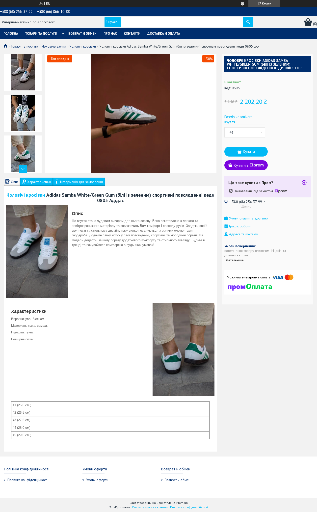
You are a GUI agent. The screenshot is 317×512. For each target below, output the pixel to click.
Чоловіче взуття (54, 46)
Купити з (241, 165)
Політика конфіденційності (27, 480)
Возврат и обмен (82, 33)
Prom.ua (182, 503)
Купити (249, 151)
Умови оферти (97, 480)
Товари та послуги (41, 33)
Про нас (110, 33)
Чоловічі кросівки (83, 46)
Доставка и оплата (163, 33)
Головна (10, 33)
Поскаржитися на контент (150, 507)
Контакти (132, 33)
